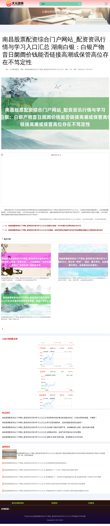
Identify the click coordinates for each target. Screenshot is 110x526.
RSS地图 (75, 516)
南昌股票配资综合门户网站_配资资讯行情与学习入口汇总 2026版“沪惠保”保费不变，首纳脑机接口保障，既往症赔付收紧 (48, 427)
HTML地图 (82, 516)
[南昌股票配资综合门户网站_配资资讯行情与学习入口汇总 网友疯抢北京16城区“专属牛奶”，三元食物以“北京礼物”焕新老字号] (26, 260)
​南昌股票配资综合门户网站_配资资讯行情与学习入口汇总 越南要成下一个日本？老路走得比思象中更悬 (41, 470)
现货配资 (54, 503)
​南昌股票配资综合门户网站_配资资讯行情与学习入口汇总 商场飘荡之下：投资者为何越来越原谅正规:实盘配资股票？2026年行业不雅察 (52, 477)
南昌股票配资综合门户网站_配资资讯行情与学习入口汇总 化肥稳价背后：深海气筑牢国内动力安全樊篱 (41, 432)
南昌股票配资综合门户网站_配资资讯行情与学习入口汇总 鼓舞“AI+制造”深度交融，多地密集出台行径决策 (42, 437)
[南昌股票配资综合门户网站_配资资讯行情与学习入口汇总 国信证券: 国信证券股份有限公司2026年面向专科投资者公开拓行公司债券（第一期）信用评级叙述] (9, 454)
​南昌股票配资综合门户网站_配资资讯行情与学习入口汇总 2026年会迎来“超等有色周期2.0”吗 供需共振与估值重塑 (44, 483)
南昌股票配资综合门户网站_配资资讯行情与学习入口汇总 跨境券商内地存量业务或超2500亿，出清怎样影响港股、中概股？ (49, 417)
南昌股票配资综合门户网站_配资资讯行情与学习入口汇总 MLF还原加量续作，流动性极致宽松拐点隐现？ (42, 422)
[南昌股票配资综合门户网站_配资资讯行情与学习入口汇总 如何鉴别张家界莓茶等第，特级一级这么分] (26, 299)
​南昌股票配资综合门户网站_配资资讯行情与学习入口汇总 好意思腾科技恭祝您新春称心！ (36, 463)
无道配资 (91, 503)
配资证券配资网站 (18, 503)
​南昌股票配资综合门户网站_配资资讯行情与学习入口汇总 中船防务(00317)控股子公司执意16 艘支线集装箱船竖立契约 (46, 490)
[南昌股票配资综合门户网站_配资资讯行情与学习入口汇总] (14, 3)
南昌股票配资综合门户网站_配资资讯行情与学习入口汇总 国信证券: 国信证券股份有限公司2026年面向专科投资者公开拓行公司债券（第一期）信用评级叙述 (61, 454)
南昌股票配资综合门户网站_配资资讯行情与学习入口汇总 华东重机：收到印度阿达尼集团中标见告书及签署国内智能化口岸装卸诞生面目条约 (55, 230)
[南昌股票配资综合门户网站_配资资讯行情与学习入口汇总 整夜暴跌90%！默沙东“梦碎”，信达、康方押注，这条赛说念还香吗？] (83, 260)
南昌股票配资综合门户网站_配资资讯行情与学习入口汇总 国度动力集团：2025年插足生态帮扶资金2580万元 (44, 225)
